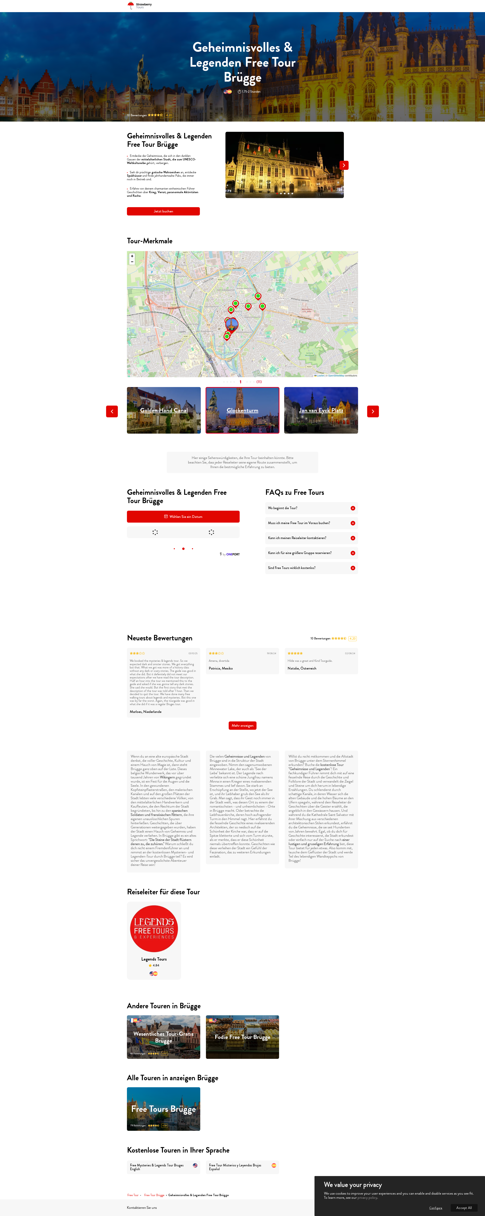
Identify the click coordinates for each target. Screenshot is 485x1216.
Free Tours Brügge (163, 1109)
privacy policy (367, 1197)
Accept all (464, 1207)
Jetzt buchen (163, 211)
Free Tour (132, 1195)
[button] (277, 193)
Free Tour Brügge (154, 1195)
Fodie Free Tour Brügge (242, 1037)
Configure (435, 1208)
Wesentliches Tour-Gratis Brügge (163, 1037)
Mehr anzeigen (242, 725)
